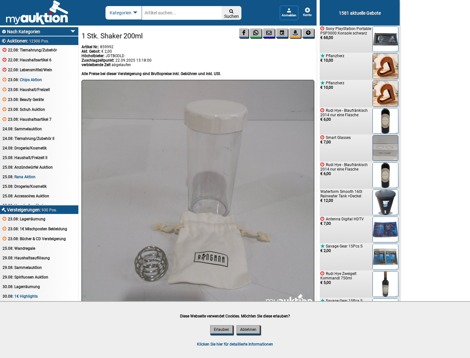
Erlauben (221, 329)
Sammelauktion (22, 129)
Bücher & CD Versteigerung (34, 238)
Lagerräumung (24, 219)
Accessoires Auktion (26, 196)
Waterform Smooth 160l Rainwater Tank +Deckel (341, 196)
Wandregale (19, 248)
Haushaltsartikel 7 (27, 119)
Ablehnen (248, 329)
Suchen (231, 14)
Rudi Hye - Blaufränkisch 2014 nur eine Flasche (344, 115)
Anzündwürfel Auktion (28, 167)
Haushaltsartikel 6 (27, 59)
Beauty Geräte (23, 99)
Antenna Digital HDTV (342, 221)
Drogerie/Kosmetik (25, 148)
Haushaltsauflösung (26, 258)
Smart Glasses (335, 139)
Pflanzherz (332, 58)
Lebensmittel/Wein (27, 69)
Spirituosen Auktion (25, 277)
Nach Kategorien (21, 31)
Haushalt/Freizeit (26, 89)
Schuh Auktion (24, 109)
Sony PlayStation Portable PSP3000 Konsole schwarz (345, 33)
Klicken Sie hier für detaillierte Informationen (235, 344)
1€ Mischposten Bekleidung (35, 228)
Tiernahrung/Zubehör (30, 50)
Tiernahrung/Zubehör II (28, 138)
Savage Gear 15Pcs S (341, 248)
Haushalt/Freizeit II (25, 158)
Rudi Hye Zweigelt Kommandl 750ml (338, 278)
